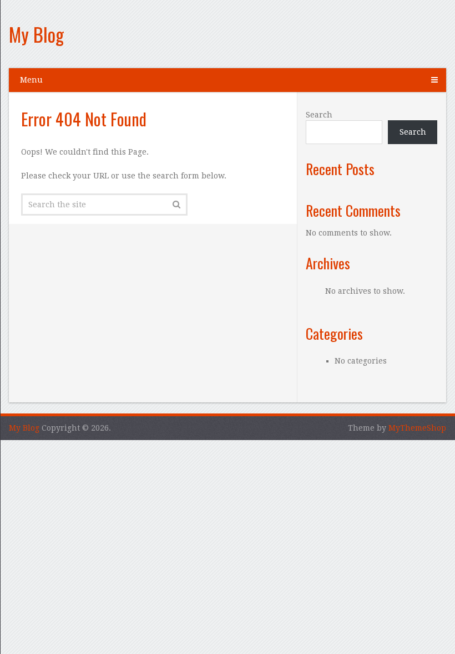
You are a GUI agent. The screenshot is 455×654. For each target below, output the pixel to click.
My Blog (36, 34)
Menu (31, 79)
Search (319, 114)
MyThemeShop (417, 427)
